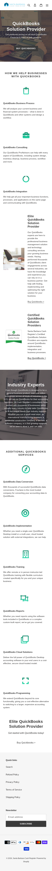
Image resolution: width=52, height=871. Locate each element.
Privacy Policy (12, 782)
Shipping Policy (13, 797)
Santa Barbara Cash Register (24, 858)
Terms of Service (14, 789)
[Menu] (47, 5)
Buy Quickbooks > (36, 301)
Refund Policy (12, 774)
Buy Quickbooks (26, 48)
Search (9, 767)
